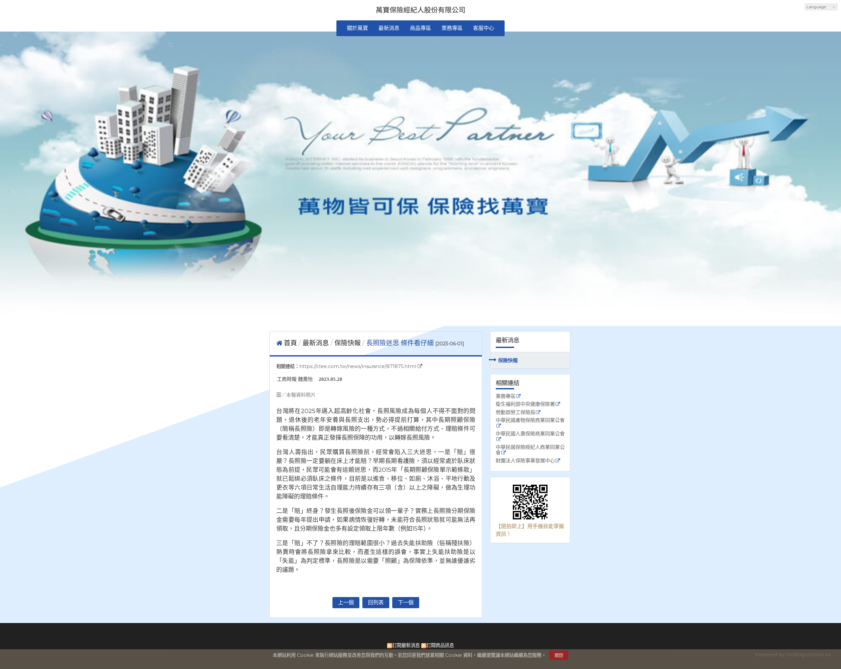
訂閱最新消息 (406, 645)
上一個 (346, 602)
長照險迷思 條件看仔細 (400, 343)
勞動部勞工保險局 (515, 412)
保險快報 (508, 360)
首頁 (290, 343)
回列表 (376, 602)
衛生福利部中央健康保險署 (525, 404)
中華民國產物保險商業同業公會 (530, 420)
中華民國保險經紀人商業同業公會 (530, 450)
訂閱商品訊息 (440, 645)
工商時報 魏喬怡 (295, 379)
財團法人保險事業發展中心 (525, 461)
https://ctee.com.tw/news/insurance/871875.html (357, 366)
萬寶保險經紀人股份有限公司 (421, 10)
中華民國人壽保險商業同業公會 (530, 434)
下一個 (406, 602)
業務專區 (505, 396)
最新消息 (316, 343)
